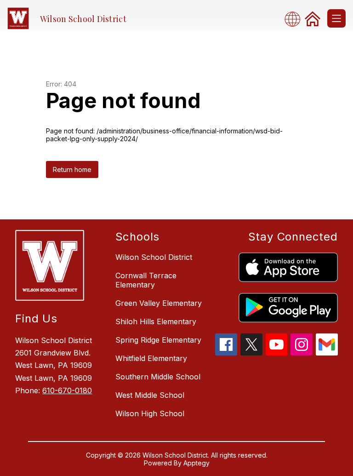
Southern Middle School (157, 376)
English (295, 18)
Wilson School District (153, 257)
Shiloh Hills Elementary (155, 321)
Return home (72, 169)
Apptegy (196, 463)
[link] (312, 18)
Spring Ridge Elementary (158, 339)
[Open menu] (336, 18)
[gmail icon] (327, 352)
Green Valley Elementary (158, 303)
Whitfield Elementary (151, 358)
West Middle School (149, 395)
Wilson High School (149, 413)
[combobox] (295, 19)
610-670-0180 (67, 390)
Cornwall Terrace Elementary (145, 280)
